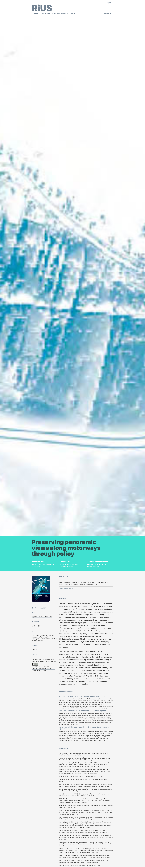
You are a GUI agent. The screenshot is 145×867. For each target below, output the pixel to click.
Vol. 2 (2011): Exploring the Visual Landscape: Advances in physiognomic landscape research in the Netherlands (44, 637)
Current (36, 14)
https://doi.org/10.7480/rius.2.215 (42, 617)
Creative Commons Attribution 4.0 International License (43, 669)
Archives (46, 14)
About (73, 14)
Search (107, 14)
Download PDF (41, 608)
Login (108, 3)
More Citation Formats (66, 588)
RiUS (42, 8)
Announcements (60, 14)
